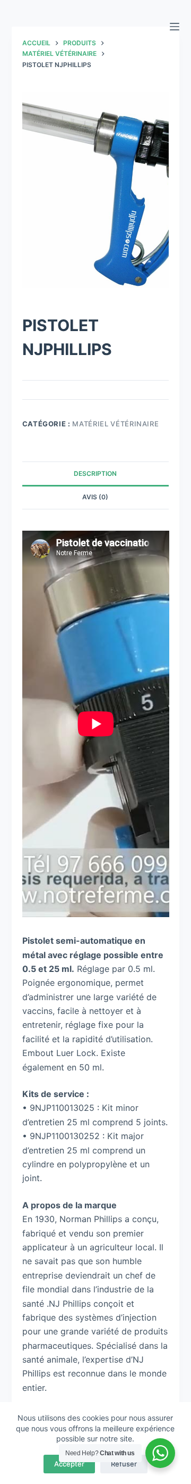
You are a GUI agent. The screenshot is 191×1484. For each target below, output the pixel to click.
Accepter (69, 1464)
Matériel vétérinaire (115, 423)
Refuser (124, 1464)
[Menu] (174, 26)
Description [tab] (95, 473)
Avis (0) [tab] (95, 497)
